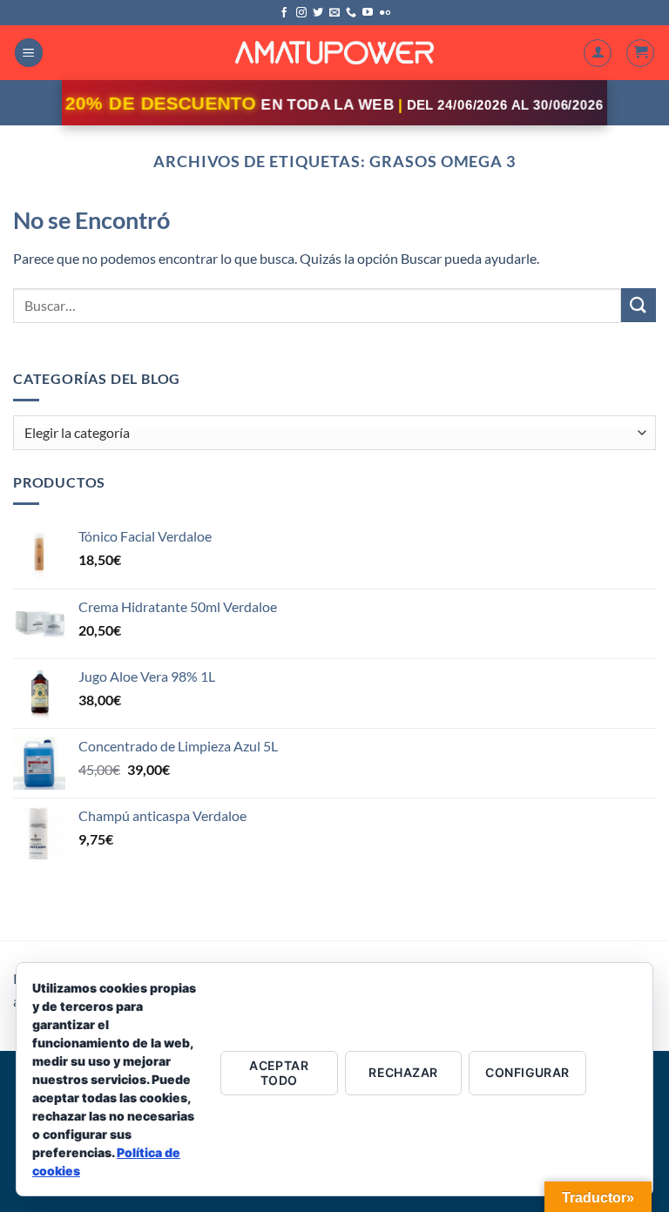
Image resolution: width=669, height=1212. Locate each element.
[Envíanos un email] (334, 13)
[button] (29, 52)
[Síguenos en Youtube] (367, 13)
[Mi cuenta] (598, 53)
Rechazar (402, 1072)
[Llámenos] (351, 13)
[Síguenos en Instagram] (301, 13)
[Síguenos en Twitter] (318, 13)
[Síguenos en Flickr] (385, 13)
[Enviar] (638, 305)
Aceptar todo (278, 1072)
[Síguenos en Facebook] (284, 13)
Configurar (527, 1072)
